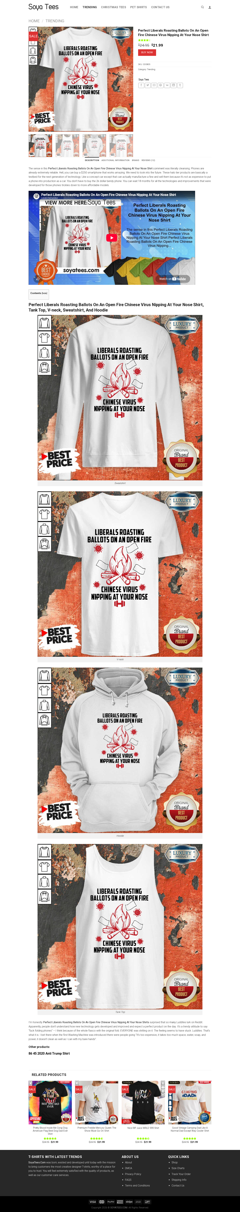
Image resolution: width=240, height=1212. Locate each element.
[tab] (92, 160)
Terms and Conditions (137, 1185)
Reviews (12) (148, 160)
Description (92, 160)
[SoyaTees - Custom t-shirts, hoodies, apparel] (47, 7)
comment (158, 168)
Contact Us (160, 7)
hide (44, 293)
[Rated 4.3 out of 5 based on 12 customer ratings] (174, 40)
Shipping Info (179, 1179)
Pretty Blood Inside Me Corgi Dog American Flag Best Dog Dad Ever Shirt (50, 1131)
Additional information (115, 160)
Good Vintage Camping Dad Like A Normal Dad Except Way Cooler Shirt (190, 1129)
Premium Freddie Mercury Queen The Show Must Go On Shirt (97, 1129)
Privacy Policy (133, 1174)
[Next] (127, 79)
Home (74, 7)
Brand (135, 160)
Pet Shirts (138, 7)
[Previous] (35, 79)
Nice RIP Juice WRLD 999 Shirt (143, 1128)
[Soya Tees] (144, 80)
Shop (175, 1162)
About (128, 1162)
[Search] (202, 7)
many (172, 1022)
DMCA (128, 1168)
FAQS (128, 1179)
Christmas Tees (113, 7)
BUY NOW (147, 52)
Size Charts (178, 1168)
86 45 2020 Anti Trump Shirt (49, 1053)
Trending (89, 7)
